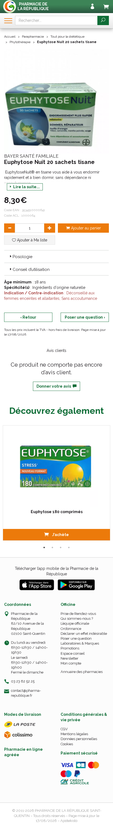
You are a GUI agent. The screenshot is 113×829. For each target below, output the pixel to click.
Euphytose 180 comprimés (57, 512)
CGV (64, 729)
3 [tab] (60, 547)
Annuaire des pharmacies (82, 672)
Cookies (67, 744)
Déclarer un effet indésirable (84, 634)
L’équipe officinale (75, 623)
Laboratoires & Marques (80, 643)
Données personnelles (79, 739)
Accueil (9, 36)
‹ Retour (28, 317)
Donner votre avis (54, 386)
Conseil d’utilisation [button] (31, 269)
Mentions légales (74, 734)
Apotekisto (68, 821)
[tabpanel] (56, 483)
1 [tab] (44, 547)
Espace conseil (73, 653)
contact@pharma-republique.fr (26, 693)
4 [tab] (69, 547)
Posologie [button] (22, 256)
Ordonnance (71, 629)
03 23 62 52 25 (23, 681)
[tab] (56, 256)
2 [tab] (52, 547)
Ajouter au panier (85, 228)
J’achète (60, 534)
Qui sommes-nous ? (77, 618)
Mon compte (71, 663)
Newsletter (69, 658)
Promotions (70, 648)
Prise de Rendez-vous (78, 614)
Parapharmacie (33, 36)
